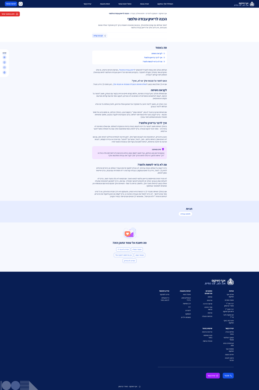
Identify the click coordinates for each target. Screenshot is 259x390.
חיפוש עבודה (185, 214)
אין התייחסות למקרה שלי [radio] (123, 255)
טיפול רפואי (187, 294)
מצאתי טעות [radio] (139, 255)
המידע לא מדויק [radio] (129, 261)
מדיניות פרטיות (207, 332)
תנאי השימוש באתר (208, 336)
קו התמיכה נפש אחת (228, 344)
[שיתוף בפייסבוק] (4, 62)
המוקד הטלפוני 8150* (229, 338)
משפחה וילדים (186, 317)
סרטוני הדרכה (207, 304)
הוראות (210, 313)
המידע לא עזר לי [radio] (123, 249)
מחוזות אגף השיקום (230, 350)
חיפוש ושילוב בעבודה (137, 13)
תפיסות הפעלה (207, 316)
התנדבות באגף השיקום (229, 321)
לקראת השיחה (156, 53)
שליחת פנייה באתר (230, 333)
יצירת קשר (87, 4)
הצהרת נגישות (207, 341)
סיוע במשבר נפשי (8, 14)
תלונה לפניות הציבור (229, 359)
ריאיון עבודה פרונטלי (126, 70)
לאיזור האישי (11, 4)
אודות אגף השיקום (230, 295)
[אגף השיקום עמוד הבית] (244, 4)
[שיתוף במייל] (4, 67)
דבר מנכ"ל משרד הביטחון (229, 304)
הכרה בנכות (144, 4)
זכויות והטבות (105, 4)
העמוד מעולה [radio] (136, 249)
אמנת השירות (229, 300)
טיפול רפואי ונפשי (124, 4)
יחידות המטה (229, 354)
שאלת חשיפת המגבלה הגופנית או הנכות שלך (130, 84)
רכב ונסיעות (187, 303)
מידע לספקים (164, 294)
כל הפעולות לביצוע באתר (165, 299)
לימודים (188, 310)
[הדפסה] (4, 72)
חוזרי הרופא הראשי (208, 308)
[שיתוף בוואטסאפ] (4, 57)
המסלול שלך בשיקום (165, 4)
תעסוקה (188, 314)
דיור (189, 307)
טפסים (210, 297)
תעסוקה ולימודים (151, 13)
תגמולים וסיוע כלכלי (186, 299)
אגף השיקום (163, 13)
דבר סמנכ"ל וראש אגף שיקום (228, 310)
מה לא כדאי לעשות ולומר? (152, 61)
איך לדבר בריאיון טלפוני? (153, 57)
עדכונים (209, 300)
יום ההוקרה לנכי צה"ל (228, 316)
